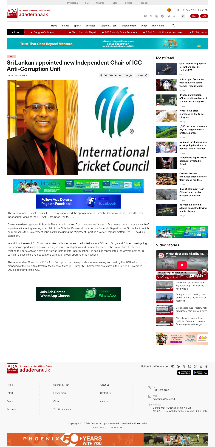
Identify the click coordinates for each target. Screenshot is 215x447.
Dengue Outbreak (33, 32)
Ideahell (144, 2)
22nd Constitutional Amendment (153, 32)
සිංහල (194, 16)
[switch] (183, 16)
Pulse (114, 2)
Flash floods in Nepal (73, 32)
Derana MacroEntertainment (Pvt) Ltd (180, 409)
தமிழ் (204, 16)
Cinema (100, 2)
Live (16, 32)
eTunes (128, 2)
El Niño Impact (189, 32)
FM (87, 2)
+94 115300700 (161, 390)
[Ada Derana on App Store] (184, 372)
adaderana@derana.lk (164, 399)
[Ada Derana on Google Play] (200, 372)
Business (11, 409)
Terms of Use (116, 427)
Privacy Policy (99, 427)
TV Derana (72, 2)
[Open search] (174, 25)
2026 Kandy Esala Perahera (110, 32)
